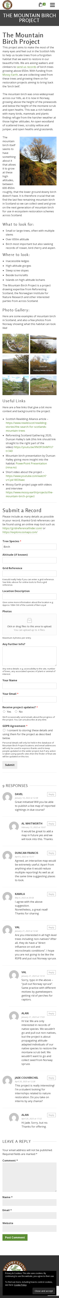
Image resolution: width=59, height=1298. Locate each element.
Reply (51, 794)
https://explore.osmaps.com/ (20, 532)
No (21, 711)
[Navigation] (52, 5)
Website (7, 1223)
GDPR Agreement (15, 726)
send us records (26, 67)
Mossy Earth (10, 74)
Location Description (16, 591)
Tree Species (11, 541)
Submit (10, 765)
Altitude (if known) (15, 554)
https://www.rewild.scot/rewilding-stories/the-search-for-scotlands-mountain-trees (26, 426)
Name (7, 1197)
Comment (10, 1160)
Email (7, 1210)
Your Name (9, 680)
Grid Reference (12, 568)
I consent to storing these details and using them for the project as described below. (27, 734)
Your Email (10, 694)
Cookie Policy (20, 1285)
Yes (9, 711)
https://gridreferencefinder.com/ (22, 528)
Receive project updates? (20, 707)
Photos (7, 611)
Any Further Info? (13, 644)
